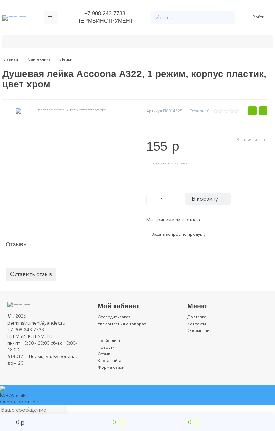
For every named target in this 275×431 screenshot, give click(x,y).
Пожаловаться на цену (174, 167)
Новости (107, 354)
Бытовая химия (32, 43)
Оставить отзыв (31, 281)
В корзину (208, 204)
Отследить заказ (117, 324)
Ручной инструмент (128, 43)
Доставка (198, 324)
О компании (201, 337)
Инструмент (77, 43)
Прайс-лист (110, 347)
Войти (259, 18)
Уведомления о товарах (125, 331)
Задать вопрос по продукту (184, 241)
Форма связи (113, 374)
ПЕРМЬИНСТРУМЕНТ (104, 22)
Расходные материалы (191, 43)
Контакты (198, 331)
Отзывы (106, 361)
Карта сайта (111, 367)
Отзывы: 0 (198, 113)
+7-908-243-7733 (104, 14)
